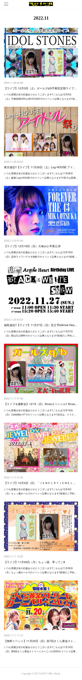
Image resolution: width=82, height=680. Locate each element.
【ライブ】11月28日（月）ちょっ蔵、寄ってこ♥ (34, 562)
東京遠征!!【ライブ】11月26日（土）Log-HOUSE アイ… (40, 167)
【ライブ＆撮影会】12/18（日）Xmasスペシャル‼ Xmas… (41, 404)
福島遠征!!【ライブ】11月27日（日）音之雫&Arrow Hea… (40, 325)
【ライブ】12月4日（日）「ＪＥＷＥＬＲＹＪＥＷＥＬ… (40, 483)
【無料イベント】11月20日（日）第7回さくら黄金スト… (40, 641)
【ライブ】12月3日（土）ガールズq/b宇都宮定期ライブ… (40, 88)
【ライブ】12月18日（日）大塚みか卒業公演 (32, 246)
